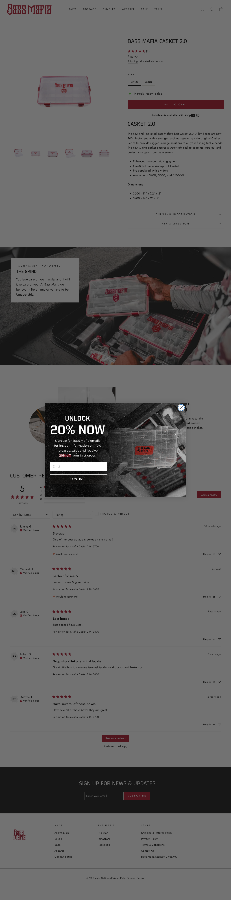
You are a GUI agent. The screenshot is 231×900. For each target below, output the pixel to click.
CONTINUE (78, 479)
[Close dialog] (181, 407)
